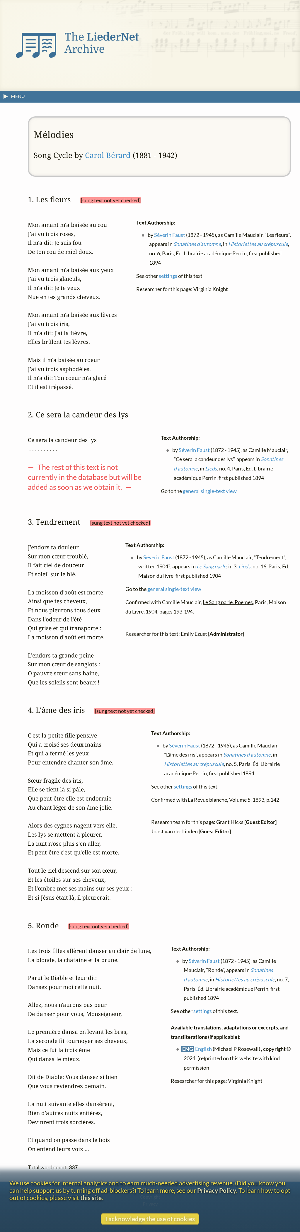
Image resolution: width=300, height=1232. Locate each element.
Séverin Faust (169, 235)
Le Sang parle (211, 566)
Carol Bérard (108, 155)
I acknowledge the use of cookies (150, 1218)
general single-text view (210, 491)
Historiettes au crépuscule (258, 244)
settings (168, 276)
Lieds (211, 468)
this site (91, 1197)
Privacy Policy (216, 1190)
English (203, 1049)
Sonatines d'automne (197, 244)
